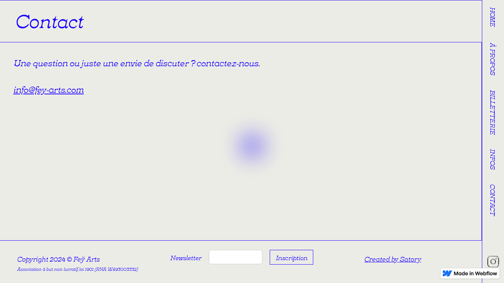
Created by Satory (392, 258)
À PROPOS (493, 58)
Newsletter (185, 257)
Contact (493, 200)
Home (493, 17)
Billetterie (493, 112)
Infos (493, 159)
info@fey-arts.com (48, 88)
